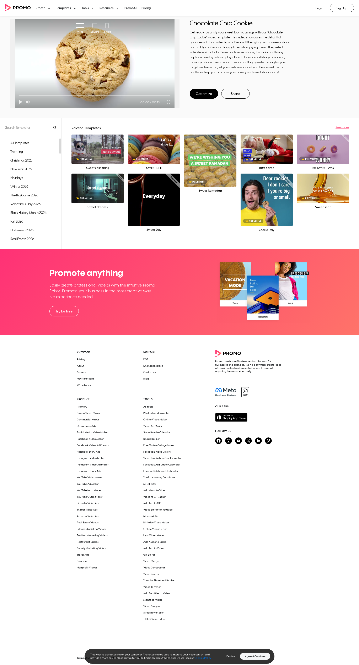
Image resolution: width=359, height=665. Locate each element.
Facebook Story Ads (88, 451)
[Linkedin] (258, 441)
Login (319, 8)
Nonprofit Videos (87, 567)
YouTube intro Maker (89, 490)
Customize (204, 94)
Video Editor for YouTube (157, 509)
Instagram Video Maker (91, 458)
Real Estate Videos (87, 522)
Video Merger (151, 561)
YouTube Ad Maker (88, 483)
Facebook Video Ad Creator (93, 445)
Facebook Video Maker (90, 438)
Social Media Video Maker (92, 432)
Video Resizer (151, 574)
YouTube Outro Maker (90, 496)
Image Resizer (151, 438)
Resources (107, 8)
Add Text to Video (153, 548)
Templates (63, 8)
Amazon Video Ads (88, 516)
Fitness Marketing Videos (91, 528)
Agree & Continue (255, 656)
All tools (148, 406)
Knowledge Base (153, 365)
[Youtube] (238, 441)
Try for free (64, 311)
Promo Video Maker (88, 413)
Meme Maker (151, 516)
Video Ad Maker (152, 425)
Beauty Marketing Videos (92, 548)
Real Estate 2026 (22, 239)
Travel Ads (83, 554)
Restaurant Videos (88, 541)
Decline (230, 656)
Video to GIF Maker (154, 496)
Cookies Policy (202, 657)
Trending (16, 151)
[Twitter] (248, 441)
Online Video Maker (155, 419)
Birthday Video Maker (156, 522)
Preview (97, 144)
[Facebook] (225, 392)
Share (235, 94)
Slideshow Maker (153, 612)
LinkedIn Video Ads (88, 503)
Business (82, 561)
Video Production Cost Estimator (162, 458)
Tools (85, 8)
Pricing (146, 8)
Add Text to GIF (152, 503)
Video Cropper (151, 606)
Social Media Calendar (156, 432)
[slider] (19, 95)
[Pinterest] (268, 441)
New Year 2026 (21, 169)
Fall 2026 (16, 221)
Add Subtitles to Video (156, 593)
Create (40, 8)
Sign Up (342, 8)
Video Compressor (154, 567)
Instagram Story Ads (89, 471)
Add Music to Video (154, 490)
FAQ (146, 359)
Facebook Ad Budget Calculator (162, 464)
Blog (146, 378)
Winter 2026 (19, 186)
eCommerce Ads (86, 425)
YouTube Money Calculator (159, 477)
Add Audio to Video (154, 541)
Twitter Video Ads (87, 509)
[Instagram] (245, 392)
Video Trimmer (152, 586)
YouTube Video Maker (89, 477)
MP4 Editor (149, 483)
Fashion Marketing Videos (92, 535)
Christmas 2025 (21, 160)
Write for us (84, 385)
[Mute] (28, 102)
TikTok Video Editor (154, 619)
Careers (81, 372)
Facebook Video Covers (157, 451)
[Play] (20, 102)
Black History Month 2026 (28, 213)
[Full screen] (169, 102)
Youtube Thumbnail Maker (159, 580)
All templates (19, 143)
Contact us (149, 372)
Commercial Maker (88, 419)
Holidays (16, 178)
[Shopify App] (248, 417)
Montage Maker (152, 599)
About (80, 365)
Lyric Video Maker (153, 535)
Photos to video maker (156, 413)
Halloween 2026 (21, 230)
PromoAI (130, 8)
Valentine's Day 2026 (25, 204)
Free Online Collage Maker (159, 445)
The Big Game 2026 (24, 195)
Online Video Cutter (155, 528)
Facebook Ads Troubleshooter (160, 471)
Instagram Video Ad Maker (92, 464)
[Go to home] (20, 8)
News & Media (85, 378)
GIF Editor (149, 554)
